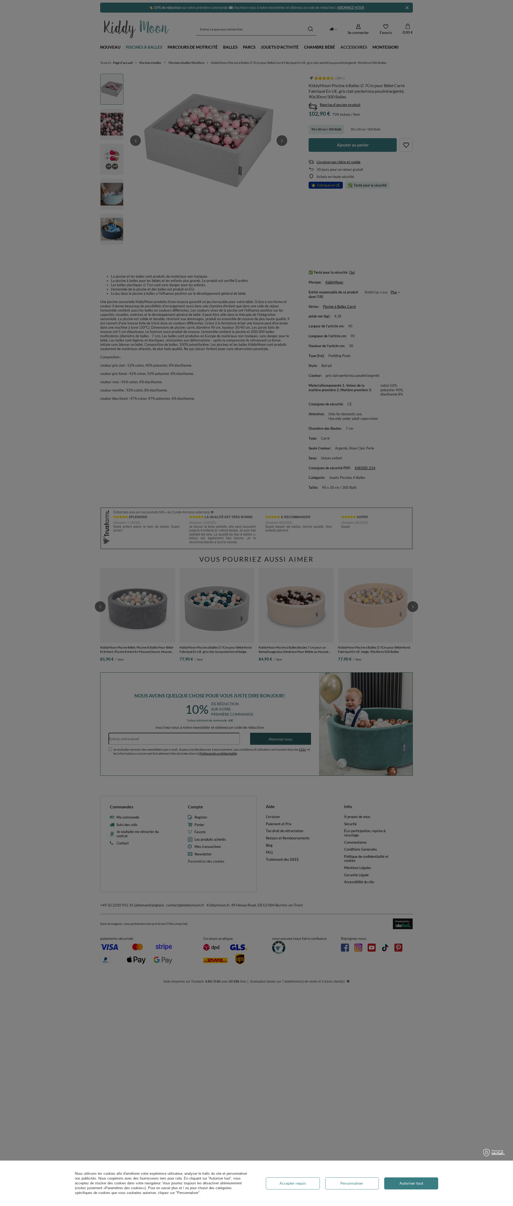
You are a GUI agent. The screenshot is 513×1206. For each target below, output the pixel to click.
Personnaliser (351, 1183)
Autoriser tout (411, 1183)
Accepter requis (292, 1183)
